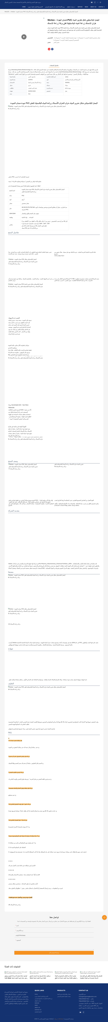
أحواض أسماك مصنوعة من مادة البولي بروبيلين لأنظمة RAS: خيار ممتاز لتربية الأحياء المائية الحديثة (16, 977)
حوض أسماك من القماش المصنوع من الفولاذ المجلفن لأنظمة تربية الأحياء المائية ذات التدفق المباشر (65, 977)
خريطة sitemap (58, 1019)
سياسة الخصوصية (69, 1019)
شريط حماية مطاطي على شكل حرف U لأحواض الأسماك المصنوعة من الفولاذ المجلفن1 (91, 977)
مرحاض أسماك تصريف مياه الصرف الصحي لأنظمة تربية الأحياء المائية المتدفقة (40, 977)
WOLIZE (7, 11)
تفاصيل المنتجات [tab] (54, 65)
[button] (104, 7)
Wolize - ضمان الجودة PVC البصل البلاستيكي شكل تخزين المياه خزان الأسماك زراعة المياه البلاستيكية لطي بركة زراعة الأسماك (44, 11)
